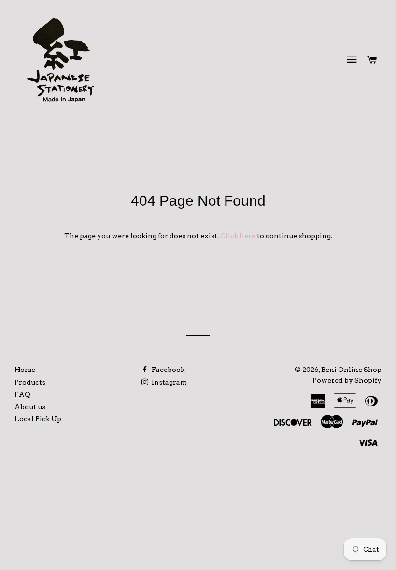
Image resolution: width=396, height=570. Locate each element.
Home (24, 369)
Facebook (167, 369)
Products (29, 382)
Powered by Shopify (347, 380)
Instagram (168, 382)
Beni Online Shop (351, 369)
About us (29, 407)
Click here (237, 236)
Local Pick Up (37, 419)
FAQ (22, 394)
